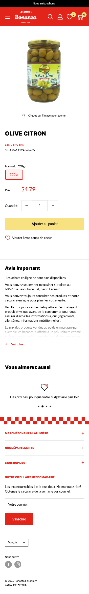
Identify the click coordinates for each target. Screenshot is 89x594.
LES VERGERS (14, 144)
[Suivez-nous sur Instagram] (17, 564)
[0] (80, 17)
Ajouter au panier (45, 224)
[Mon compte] (60, 17)
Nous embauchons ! (44, 3)
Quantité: (11, 206)
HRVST (22, 584)
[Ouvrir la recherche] (50, 17)
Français (12, 542)
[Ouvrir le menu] (7, 17)
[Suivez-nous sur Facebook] (8, 564)
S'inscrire (19, 519)
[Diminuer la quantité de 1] (27, 205)
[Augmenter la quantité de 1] (53, 205)
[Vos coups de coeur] (69, 17)
